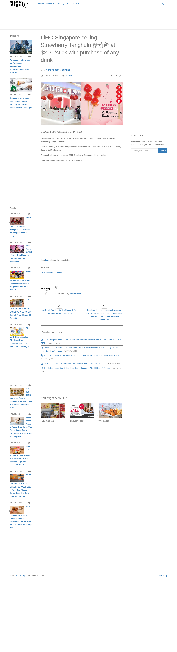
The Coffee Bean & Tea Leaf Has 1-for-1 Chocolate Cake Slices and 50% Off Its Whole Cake (81, 355)
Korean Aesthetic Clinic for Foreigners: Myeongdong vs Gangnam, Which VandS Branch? (20, 66)
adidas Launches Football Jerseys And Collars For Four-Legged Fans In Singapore (20, 226)
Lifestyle (62, 4)
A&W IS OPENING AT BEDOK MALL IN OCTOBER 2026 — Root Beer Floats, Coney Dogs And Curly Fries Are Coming (21, 485)
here (47, 260)
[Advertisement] (88, 18)
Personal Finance (44, 4)
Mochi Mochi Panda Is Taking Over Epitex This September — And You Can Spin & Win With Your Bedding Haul (21, 427)
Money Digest (21, 576)
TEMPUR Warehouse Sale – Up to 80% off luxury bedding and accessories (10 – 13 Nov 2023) (81, 431)
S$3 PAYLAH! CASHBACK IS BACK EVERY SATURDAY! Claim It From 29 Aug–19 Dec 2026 (21, 309)
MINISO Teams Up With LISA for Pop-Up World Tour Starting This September (21, 254)
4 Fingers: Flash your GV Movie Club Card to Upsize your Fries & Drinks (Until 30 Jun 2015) (110, 431)
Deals (74, 4)
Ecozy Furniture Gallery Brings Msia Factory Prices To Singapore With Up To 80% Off (20, 281)
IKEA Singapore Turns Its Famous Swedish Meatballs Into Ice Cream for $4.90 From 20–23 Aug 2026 (21, 517)
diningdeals (48, 272)
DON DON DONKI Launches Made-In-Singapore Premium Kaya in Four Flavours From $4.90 (21, 398)
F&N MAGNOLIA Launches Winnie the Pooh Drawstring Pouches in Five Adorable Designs (19, 337)
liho (60, 272)
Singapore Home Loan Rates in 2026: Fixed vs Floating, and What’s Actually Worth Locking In (21, 103)
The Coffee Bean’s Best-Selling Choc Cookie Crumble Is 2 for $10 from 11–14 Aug (76, 368)
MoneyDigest (52, 70)
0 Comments (71, 76)
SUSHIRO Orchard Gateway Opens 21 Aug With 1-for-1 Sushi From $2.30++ (74, 363)
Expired (66, 70)
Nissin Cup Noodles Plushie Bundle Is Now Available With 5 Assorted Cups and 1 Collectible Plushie (21, 455)
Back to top (162, 576)
